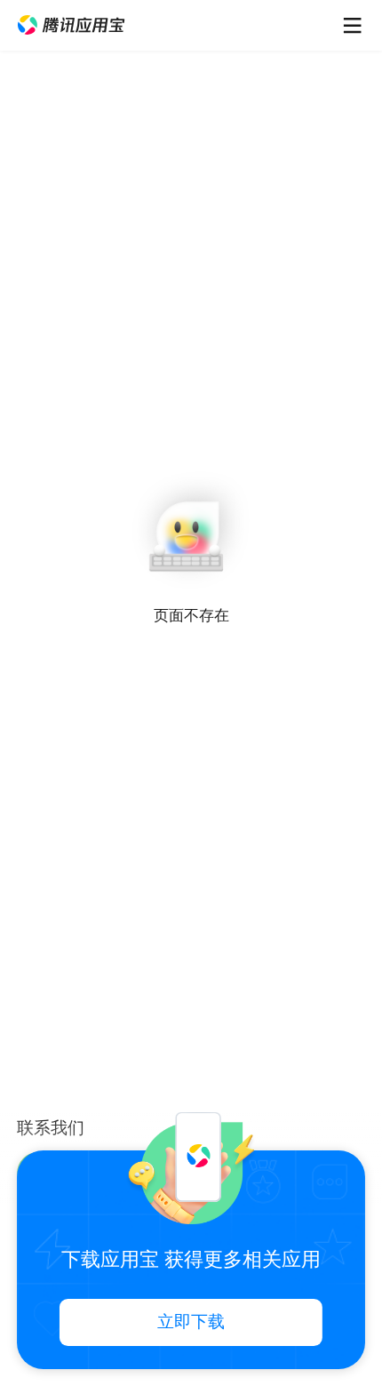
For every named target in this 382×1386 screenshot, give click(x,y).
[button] (71, 25)
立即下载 (191, 1321)
